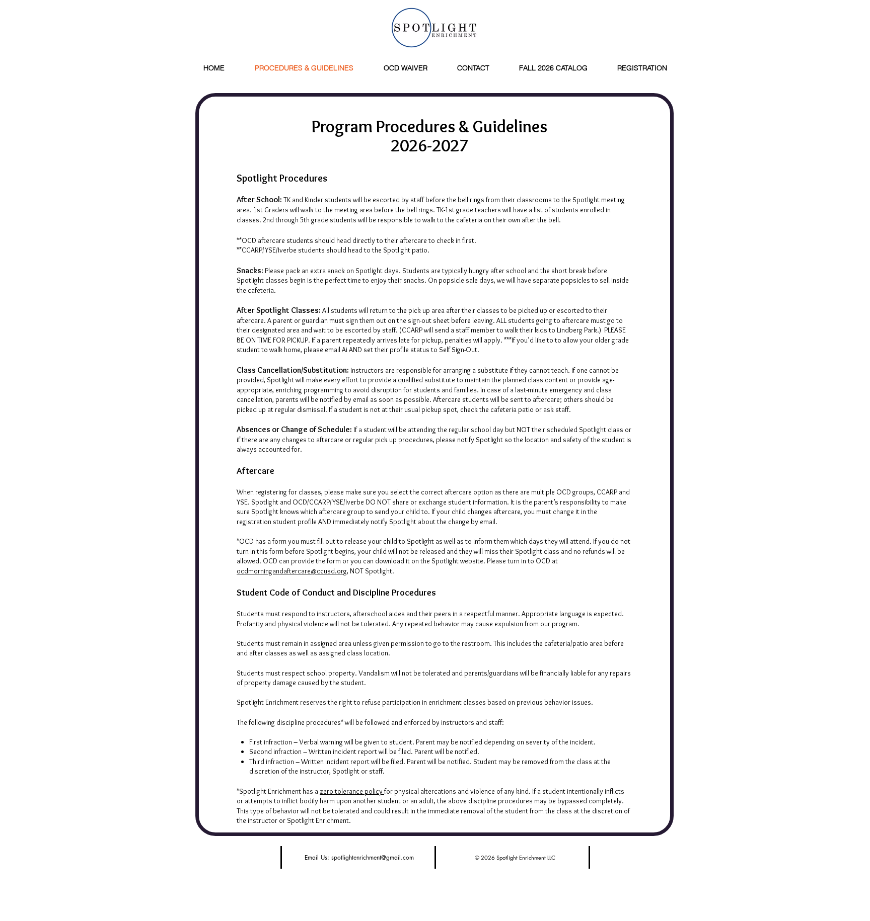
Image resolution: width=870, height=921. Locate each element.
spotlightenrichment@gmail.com (372, 857)
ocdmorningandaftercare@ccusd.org (292, 570)
